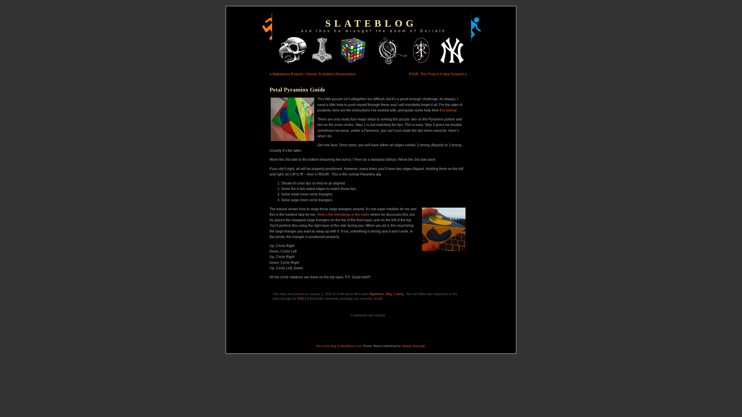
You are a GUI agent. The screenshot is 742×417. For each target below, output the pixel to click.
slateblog (371, 23)
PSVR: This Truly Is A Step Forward (436, 74)
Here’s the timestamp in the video (343, 215)
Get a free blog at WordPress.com (339, 346)
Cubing (398, 294)
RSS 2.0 (303, 298)
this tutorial (448, 110)
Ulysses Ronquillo (413, 346)
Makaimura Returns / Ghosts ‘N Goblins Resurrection (314, 74)
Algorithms (376, 294)
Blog (389, 294)
